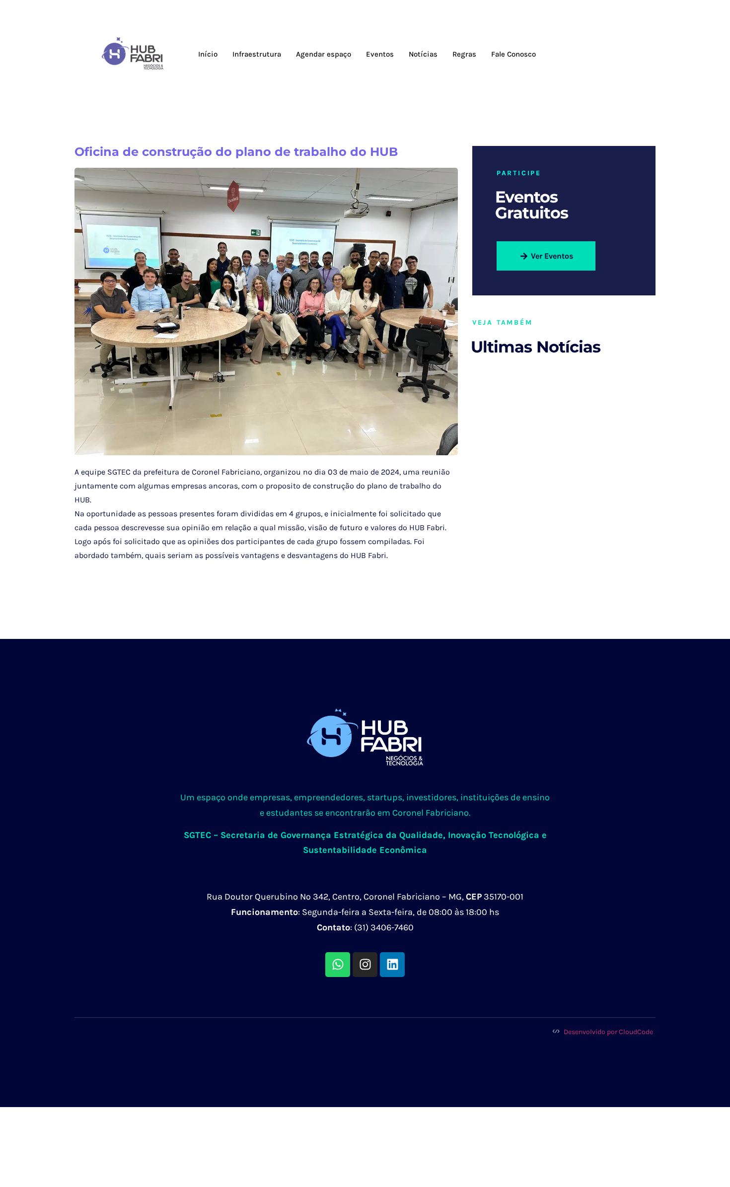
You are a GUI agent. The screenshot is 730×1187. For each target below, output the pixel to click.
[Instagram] (365, 964)
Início (208, 54)
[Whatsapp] (337, 964)
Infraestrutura (256, 54)
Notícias (423, 54)
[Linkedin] (392, 964)
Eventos (380, 54)
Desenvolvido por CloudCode (607, 1032)
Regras (464, 54)
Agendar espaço (323, 54)
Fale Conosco (513, 54)
